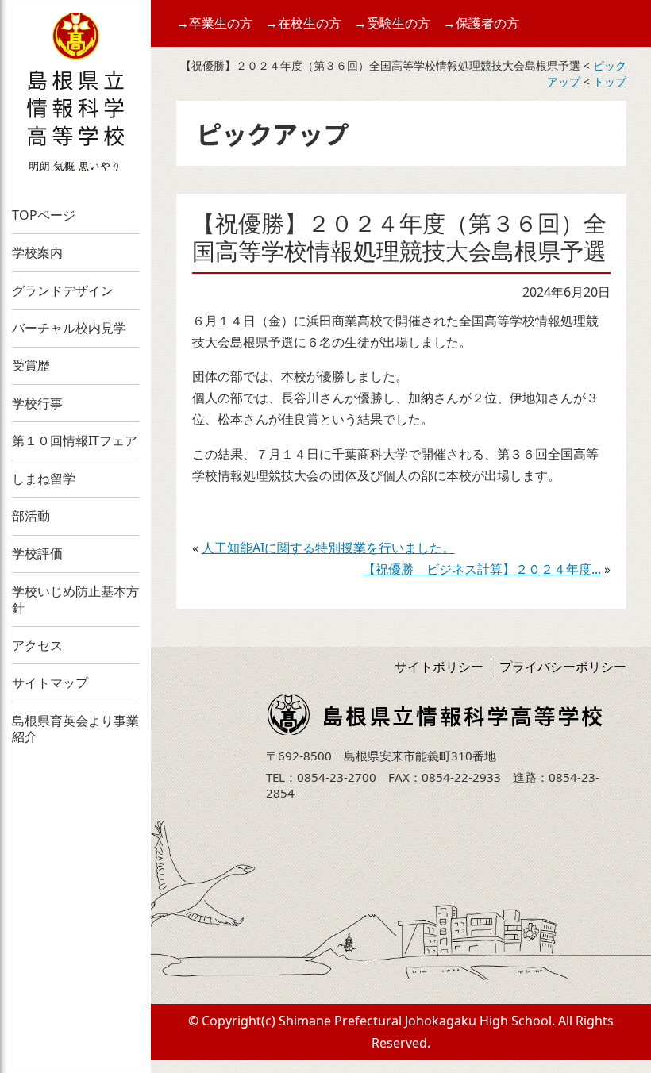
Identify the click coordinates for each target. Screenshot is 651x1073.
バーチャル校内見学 (69, 328)
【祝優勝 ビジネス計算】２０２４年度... (482, 569)
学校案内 (37, 252)
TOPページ (43, 215)
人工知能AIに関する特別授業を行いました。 (328, 547)
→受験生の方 (392, 23)
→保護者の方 (481, 23)
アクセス (37, 645)
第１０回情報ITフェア (74, 440)
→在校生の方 (303, 23)
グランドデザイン (63, 290)
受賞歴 (31, 365)
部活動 (31, 516)
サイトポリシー (439, 666)
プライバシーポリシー (562, 666)
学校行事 (37, 403)
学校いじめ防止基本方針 (75, 600)
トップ (609, 81)
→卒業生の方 (214, 23)
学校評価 (37, 553)
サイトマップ (50, 682)
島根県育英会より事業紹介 (75, 729)
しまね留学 (43, 478)
